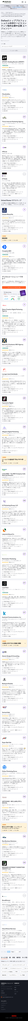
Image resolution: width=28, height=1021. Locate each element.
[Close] (25, 490)
